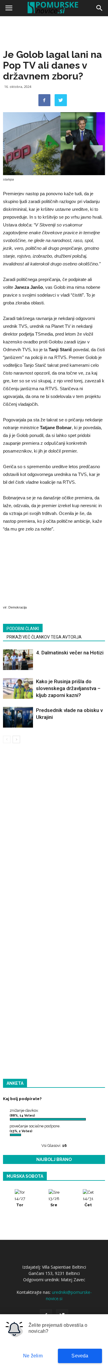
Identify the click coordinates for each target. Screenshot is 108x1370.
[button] (99, 8)
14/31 (88, 1201)
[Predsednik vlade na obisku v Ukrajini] (18, 717)
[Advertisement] (54, 75)
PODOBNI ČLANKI (23, 628)
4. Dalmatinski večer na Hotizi (70, 653)
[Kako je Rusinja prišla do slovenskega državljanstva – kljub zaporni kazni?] (18, 688)
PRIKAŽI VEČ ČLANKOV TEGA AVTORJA (44, 637)
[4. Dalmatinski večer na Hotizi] (18, 659)
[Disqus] (54, 834)
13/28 (53, 1201)
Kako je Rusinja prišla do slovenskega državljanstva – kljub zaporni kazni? (68, 688)
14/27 (19, 1201)
